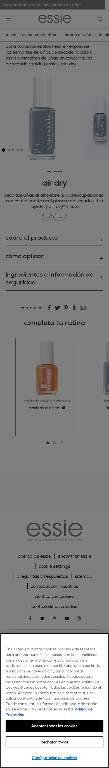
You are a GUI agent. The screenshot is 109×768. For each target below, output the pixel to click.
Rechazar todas (55, 742)
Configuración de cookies (54, 757)
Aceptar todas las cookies (54, 726)
